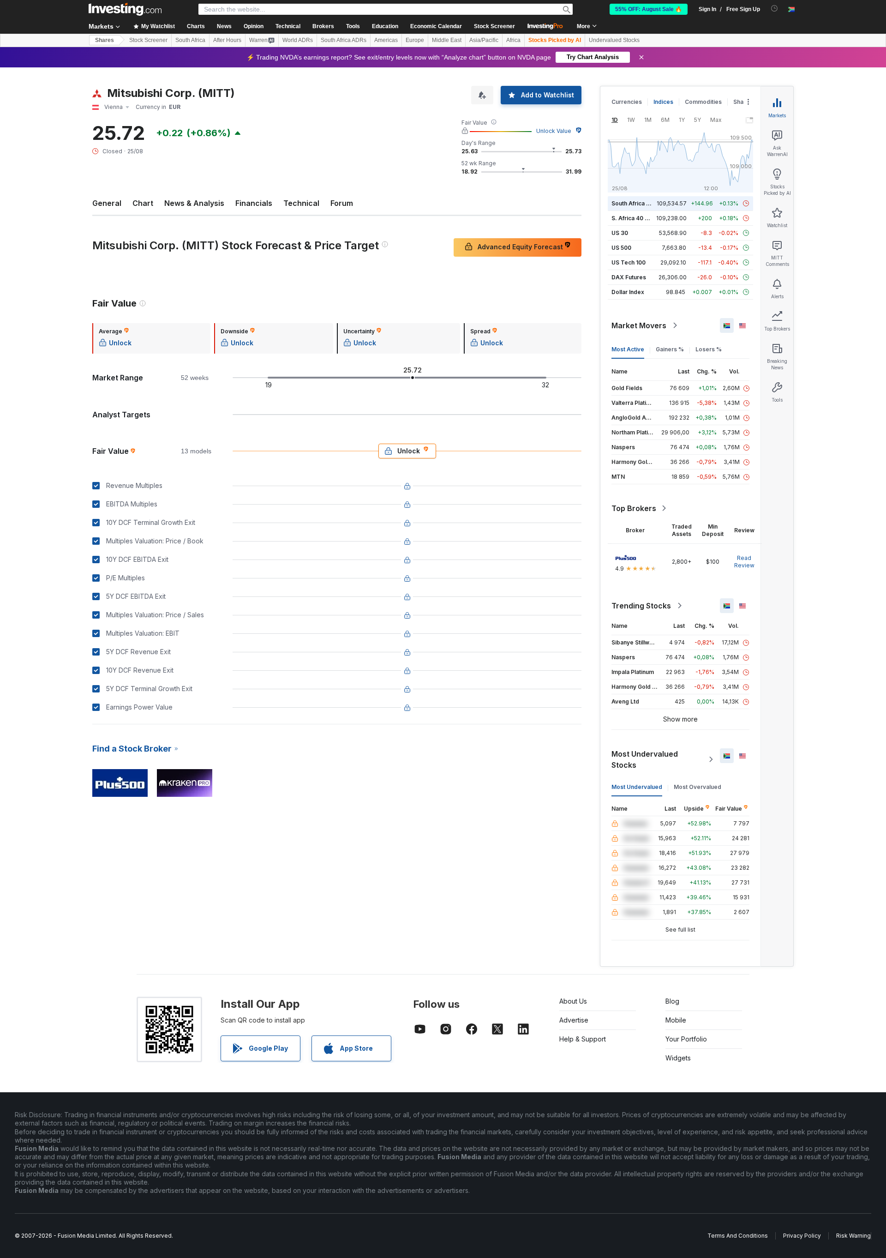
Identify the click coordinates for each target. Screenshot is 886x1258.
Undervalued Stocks (614, 40)
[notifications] (774, 8)
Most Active (627, 349)
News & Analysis (194, 203)
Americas (386, 40)
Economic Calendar (436, 26)
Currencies (626, 101)
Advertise (573, 1020)
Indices (663, 101)
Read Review (744, 561)
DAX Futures (628, 277)
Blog (672, 1001)
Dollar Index (627, 292)
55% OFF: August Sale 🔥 (648, 9)
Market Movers (638, 325)
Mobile (675, 1020)
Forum (341, 203)
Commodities (703, 101)
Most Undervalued (636, 786)
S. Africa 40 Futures (638, 218)
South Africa (190, 40)
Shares (104, 40)
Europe (415, 40)
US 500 (621, 247)
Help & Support (582, 1039)
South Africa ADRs (343, 40)
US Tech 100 (628, 262)
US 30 (619, 232)
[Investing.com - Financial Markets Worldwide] (125, 9)
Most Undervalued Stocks (644, 759)
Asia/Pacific (483, 40)
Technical (301, 203)
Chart (142, 203)
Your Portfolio (686, 1039)
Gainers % (670, 349)
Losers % (708, 349)
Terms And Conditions (737, 1235)
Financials (253, 203)
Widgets (678, 1058)
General (106, 203)
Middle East (446, 40)
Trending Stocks (641, 605)
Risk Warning (853, 1235)
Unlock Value (553, 130)
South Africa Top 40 (638, 203)
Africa (513, 40)
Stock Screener (494, 26)
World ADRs (297, 40)
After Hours (227, 40)
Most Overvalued (697, 786)
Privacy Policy (802, 1235)
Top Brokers (633, 508)
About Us (573, 1001)
